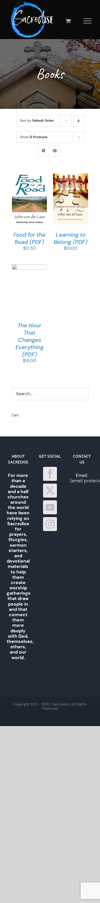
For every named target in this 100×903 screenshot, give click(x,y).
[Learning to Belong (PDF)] (70, 176)
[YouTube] (50, 507)
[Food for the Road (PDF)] (29, 176)
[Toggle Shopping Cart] (68, 21)
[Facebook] (50, 474)
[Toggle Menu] (87, 20)
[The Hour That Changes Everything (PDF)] (29, 267)
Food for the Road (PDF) (29, 238)
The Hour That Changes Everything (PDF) (30, 340)
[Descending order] (78, 120)
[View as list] (54, 150)
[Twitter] (50, 491)
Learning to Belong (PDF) (71, 238)
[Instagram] (50, 524)
